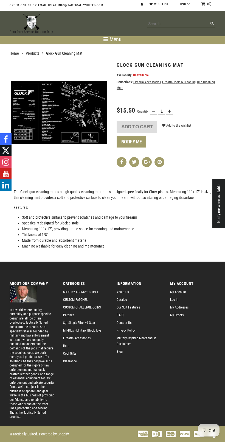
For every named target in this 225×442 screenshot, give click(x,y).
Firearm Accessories (147, 82)
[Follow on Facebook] (6, 139)
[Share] (121, 162)
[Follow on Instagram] (6, 162)
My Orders (177, 315)
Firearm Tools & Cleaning (179, 82)
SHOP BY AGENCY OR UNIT (80, 292)
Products (32, 53)
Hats (66, 346)
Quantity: (143, 111)
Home (14, 53)
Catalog (122, 300)
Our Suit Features (128, 307)
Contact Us (124, 323)
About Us (123, 292)
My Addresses (179, 307)
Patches (68, 315)
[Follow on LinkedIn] (6, 185)
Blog (120, 352)
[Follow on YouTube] (6, 173)
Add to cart (137, 126)
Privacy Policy (126, 330)
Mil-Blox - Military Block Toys (82, 330)
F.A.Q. (120, 315)
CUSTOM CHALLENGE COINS (82, 307)
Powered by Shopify (54, 434)
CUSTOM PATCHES (75, 300)
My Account (178, 292)
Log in (174, 300)
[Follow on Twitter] (6, 150)
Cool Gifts (69, 353)
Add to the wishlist (178, 125)
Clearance (70, 361)
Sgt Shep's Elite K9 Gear (79, 323)
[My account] (143, 4)
